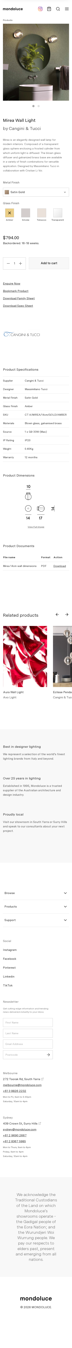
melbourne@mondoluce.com (22, 1085)
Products (7, 20)
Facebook (9, 959)
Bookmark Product (15, 291)
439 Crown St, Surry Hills (20, 1123)
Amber (9, 220)
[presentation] (57, 614)
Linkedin (8, 976)
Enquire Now (11, 283)
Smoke (25, 220)
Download (59, 565)
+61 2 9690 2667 (15, 1135)
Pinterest (9, 967)
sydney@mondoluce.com (19, 1129)
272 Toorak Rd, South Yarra (22, 1079)
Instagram (10, 950)
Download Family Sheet (19, 298)
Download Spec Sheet (18, 306)
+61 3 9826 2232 (14, 1091)
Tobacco (41, 220)
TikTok (8, 985)
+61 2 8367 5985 (14, 1141)
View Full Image (36, 527)
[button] (33, 106)
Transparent (58, 220)
